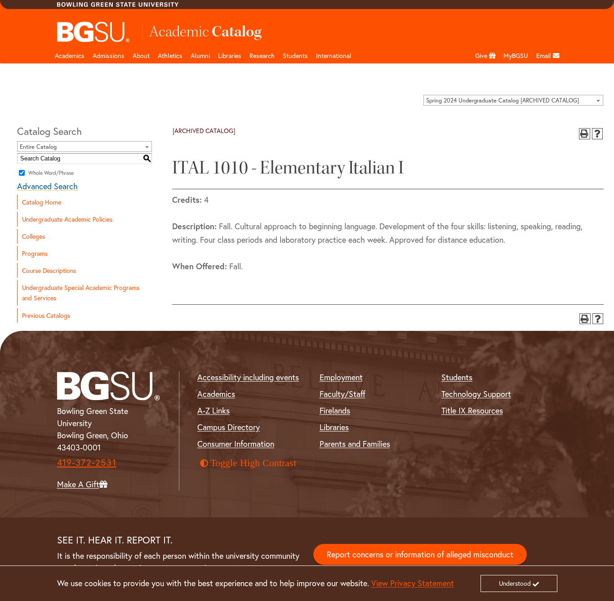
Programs (35, 253)
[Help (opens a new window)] (597, 133)
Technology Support (476, 393)
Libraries (229, 55)
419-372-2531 (86, 462)
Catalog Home (41, 202)
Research (262, 55)
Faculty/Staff (342, 393)
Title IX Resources (472, 410)
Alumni (200, 55)
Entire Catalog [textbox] (38, 147)
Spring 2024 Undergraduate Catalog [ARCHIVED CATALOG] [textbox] (502, 100)
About (141, 55)
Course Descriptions (49, 270)
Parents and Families (355, 443)
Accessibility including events (248, 377)
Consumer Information (235, 443)
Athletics (170, 55)
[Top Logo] (93, 32)
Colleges (33, 236)
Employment (341, 377)
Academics (70, 55)
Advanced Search (47, 186)
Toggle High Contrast (253, 463)
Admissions (109, 55)
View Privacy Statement (412, 583)
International (333, 55)
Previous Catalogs (46, 315)
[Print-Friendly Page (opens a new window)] (584, 133)
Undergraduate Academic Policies (67, 219)
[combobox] (513, 100)
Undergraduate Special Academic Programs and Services (80, 292)
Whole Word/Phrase (51, 172)
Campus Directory (228, 427)
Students (295, 55)
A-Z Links (213, 410)
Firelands (335, 410)
